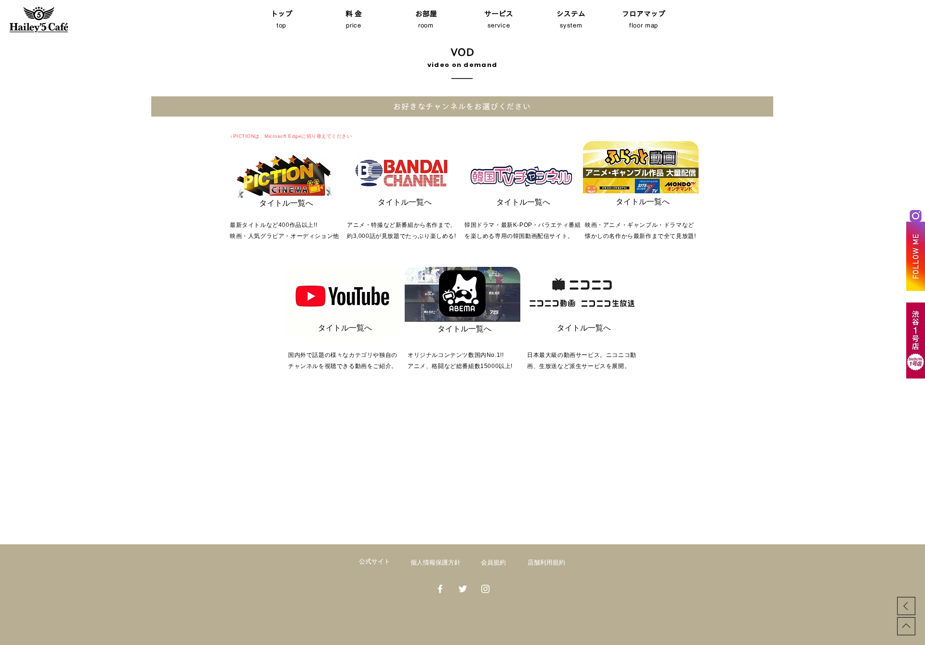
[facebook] (440, 588)
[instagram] (485, 588)
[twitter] (462, 588)
